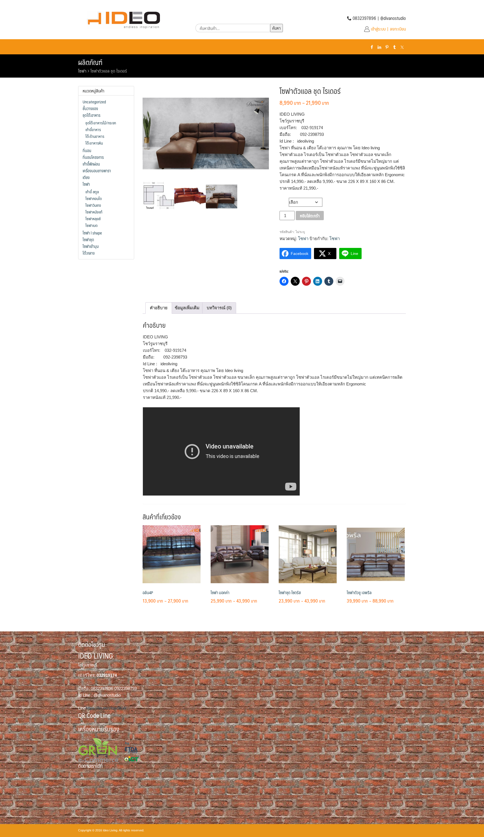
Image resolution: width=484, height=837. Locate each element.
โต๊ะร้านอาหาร (94, 136)
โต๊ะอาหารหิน (94, 143)
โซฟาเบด (91, 225)
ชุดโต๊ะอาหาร (91, 115)
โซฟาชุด (88, 239)
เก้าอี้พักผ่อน (91, 164)
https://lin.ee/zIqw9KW (106, 708)
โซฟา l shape (92, 232)
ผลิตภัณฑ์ (90, 62)
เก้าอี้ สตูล (92, 191)
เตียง (86, 177)
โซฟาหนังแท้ (93, 211)
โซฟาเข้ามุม (91, 246)
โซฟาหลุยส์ (93, 218)
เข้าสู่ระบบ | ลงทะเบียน (388, 28)
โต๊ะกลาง (89, 253)
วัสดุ (284, 201)
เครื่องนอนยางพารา (97, 170)
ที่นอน (87, 150)
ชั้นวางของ (90, 108)
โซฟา (82, 71)
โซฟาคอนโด (93, 198)
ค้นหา (276, 27)
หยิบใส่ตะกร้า (310, 215)
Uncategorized (94, 101)
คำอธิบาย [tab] (158, 307)
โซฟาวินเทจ (93, 205)
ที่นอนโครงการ (93, 157)
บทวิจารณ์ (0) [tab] (219, 307)
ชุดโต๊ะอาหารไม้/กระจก (100, 122)
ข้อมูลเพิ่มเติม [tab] (187, 307)
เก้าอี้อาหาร (93, 129)
